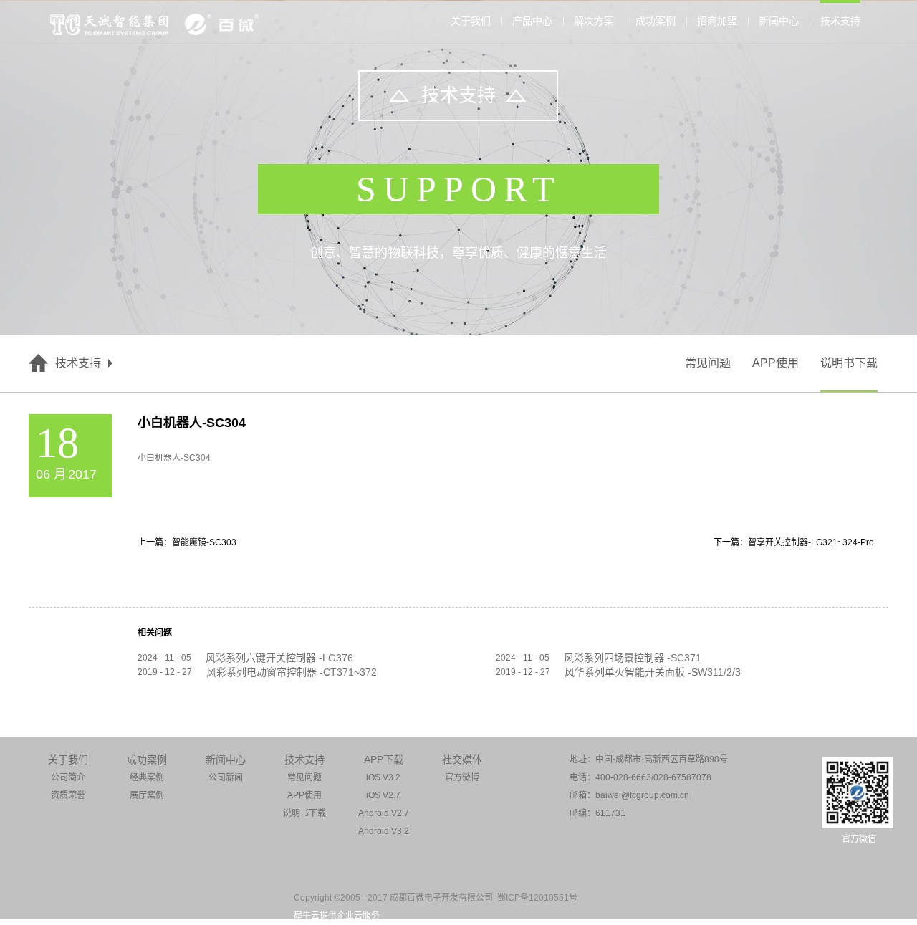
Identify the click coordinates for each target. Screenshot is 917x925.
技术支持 (78, 363)
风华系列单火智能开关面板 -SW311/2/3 (653, 672)
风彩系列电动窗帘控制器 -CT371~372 (291, 672)
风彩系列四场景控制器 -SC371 (632, 657)
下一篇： (794, 542)
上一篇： (187, 542)
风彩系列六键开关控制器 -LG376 (279, 657)
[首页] (38, 363)
